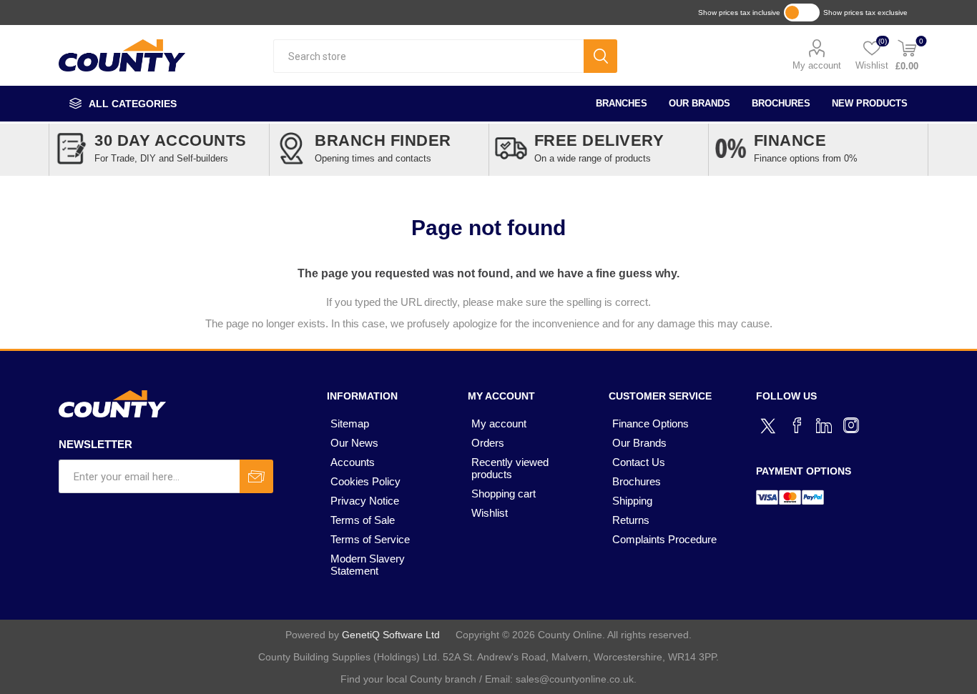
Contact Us (638, 462)
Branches (621, 103)
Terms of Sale (362, 520)
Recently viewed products (510, 468)
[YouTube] (823, 425)
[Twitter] (769, 423)
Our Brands (699, 103)
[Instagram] (851, 425)
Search (600, 56)
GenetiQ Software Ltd (391, 634)
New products (870, 103)
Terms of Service (370, 539)
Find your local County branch (408, 679)
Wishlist (489, 513)
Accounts (352, 462)
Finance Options (650, 423)
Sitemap (349, 423)
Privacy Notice (364, 501)
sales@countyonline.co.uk (575, 679)
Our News (354, 443)
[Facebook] (796, 425)
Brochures (781, 103)
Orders (487, 443)
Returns (630, 520)
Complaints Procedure (664, 539)
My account (816, 65)
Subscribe (256, 476)
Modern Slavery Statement (367, 564)
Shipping (632, 501)
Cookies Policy (365, 481)
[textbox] (428, 56)
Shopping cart (503, 493)
